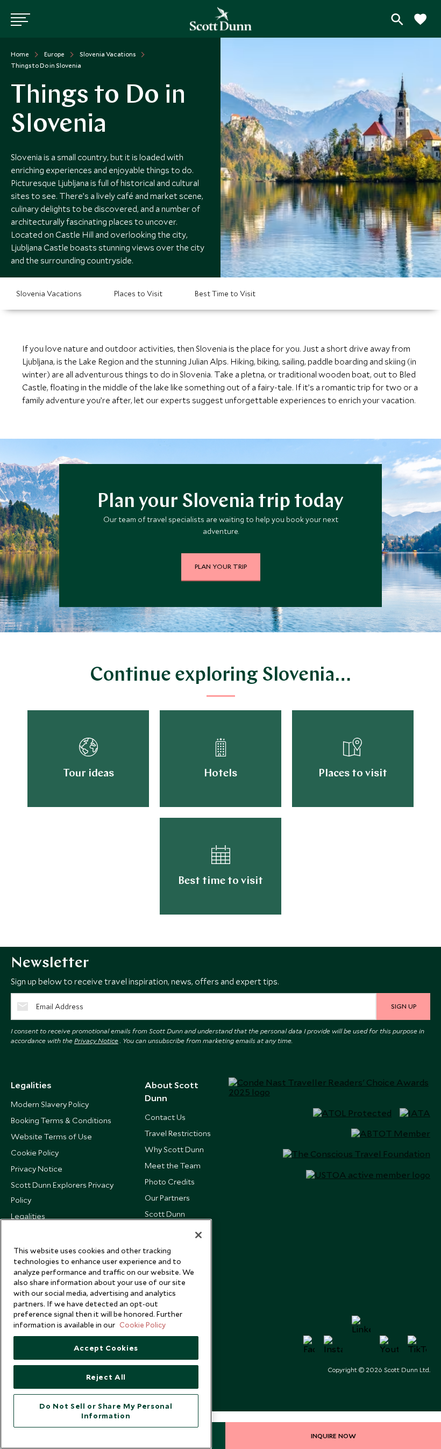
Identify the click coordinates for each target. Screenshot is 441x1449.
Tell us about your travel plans (397, 19)
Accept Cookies (106, 1348)
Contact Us (165, 1117)
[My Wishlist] (419, 25)
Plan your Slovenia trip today (220, 502)
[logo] (221, 19)
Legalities (28, 1216)
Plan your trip (221, 566)
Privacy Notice (96, 1040)
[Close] (198, 1235)
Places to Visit (138, 293)
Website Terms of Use (51, 1136)
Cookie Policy (35, 1152)
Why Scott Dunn (174, 1149)
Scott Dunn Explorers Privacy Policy (62, 1192)
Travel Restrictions (178, 1133)
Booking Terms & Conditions (61, 1120)
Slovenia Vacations (49, 293)
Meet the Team (173, 1165)
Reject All (106, 1377)
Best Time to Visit (225, 293)
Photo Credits (170, 1181)
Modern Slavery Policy (50, 1104)
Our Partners (167, 1198)
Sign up (403, 1006)
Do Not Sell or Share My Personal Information (105, 1411)
